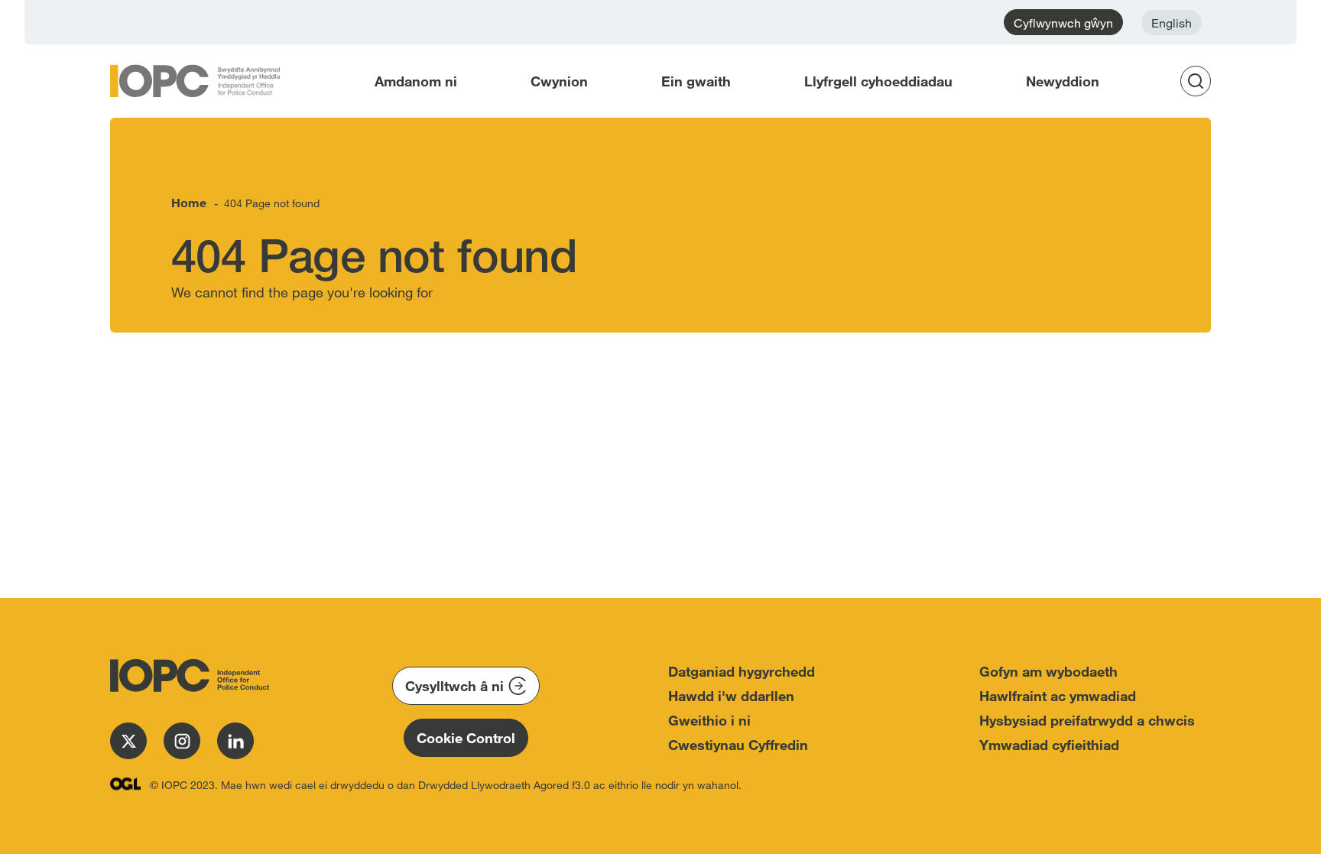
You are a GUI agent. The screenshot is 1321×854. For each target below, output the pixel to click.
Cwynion (559, 81)
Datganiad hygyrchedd (741, 671)
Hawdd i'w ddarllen (731, 695)
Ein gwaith (696, 81)
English (1171, 22)
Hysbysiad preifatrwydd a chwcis (1087, 720)
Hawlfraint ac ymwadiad (1057, 695)
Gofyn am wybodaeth (1048, 671)
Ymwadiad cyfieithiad (1049, 744)
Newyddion (1062, 81)
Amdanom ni (416, 81)
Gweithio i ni (709, 720)
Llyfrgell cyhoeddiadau (878, 81)
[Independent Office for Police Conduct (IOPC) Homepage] (186, 675)
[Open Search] (1200, 81)
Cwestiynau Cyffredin (738, 744)
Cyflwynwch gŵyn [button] (1063, 22)
